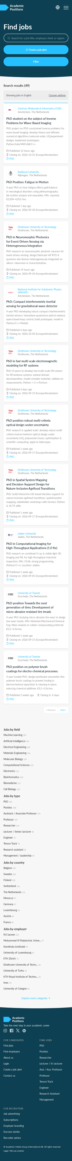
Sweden (9, 874)
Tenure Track (11, 843)
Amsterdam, (24, 112)
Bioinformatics (13, 777)
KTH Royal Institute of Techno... (22, 976)
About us (8, 1057)
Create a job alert (38, 49)
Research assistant (14, 849)
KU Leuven (11, 934)
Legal (5, 1150)
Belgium (9, 868)
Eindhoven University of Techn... (22, 964)
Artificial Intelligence (16, 741)
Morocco (9, 898)
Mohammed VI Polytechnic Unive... (23, 940)
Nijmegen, (23, 175)
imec (7, 982)
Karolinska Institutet (15, 946)
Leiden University (27, 533)
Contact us (9, 1075)
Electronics (11, 771)
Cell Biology (11, 789)
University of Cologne (16, 988)
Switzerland (11, 886)
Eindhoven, (24, 230)
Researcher (11, 825)
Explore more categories (34, 998)
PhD (11, 158)
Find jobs (8, 1045)
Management (46, 1099)
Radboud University (28, 172)
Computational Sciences (18, 765)
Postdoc (9, 807)
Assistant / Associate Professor (21, 813)
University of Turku (15, 970)
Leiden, (22, 537)
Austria (8, 916)
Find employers (11, 1051)
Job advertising (11, 1113)
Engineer (9, 837)
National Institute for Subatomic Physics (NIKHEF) (40, 291)
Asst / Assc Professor (50, 1069)
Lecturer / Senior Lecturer (18, 831)
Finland (9, 880)
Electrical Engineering (16, 747)
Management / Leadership (18, 855)
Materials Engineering (16, 753)
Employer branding (13, 1125)
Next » (63, 709)
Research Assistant (49, 1093)
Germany (9, 904)
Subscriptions (10, 1119)
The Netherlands (40, 112)
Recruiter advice (12, 1138)
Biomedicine (11, 783)
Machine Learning (14, 735)
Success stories (11, 1131)
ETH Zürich (11, 958)
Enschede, (23, 596)
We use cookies (17, 1150)
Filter (36, 61)
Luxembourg (11, 910)
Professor (10, 819)
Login (6, 1063)
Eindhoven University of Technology (37, 227)
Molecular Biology (15, 759)
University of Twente (29, 593)
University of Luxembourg (18, 952)
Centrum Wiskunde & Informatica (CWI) (40, 108)
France (8, 922)
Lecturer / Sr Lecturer (50, 1063)
